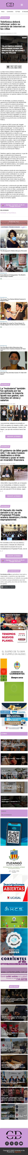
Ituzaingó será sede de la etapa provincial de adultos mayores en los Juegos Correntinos (13, 745)
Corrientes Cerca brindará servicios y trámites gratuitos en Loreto (14, 773)
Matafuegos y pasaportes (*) (11, 801)
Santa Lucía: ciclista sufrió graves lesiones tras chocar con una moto (13, 1050)
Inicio (2, 11)
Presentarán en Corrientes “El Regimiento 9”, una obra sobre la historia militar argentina (12, 787)
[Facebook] (7, 1143)
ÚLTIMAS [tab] (4, 734)
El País (18, 11)
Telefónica (12, 213)
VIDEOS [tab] (3, 811)
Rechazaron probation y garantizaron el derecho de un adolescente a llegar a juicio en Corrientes (14, 1000)
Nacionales (5, 18)
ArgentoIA (18, 1152)
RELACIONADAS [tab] (6, 815)
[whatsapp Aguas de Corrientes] (14, 845)
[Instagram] (16, 1143)
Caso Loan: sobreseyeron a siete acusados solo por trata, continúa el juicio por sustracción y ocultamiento (13, 1099)
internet (3, 213)
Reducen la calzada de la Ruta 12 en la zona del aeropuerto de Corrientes (14, 1116)
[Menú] (22, 5)
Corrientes (10, 11)
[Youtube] (21, 1143)
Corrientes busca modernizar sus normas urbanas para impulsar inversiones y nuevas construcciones (13, 1066)
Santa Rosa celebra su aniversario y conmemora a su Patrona (13, 1083)
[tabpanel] (14, 773)
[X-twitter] (12, 1143)
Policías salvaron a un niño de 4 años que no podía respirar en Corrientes (14, 1017)
